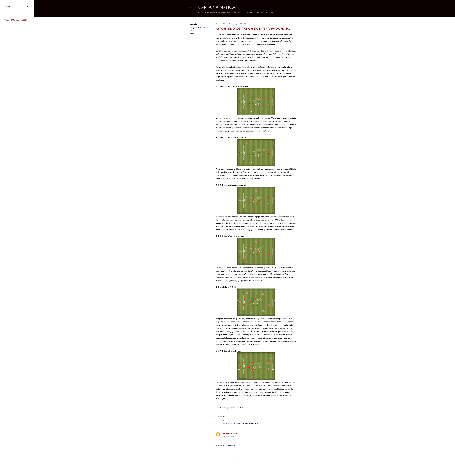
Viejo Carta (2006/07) (253, 13)
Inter (192, 34)
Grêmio (193, 31)
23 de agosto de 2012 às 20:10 (232, 427)
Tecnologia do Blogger (246, 459)
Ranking (217, 13)
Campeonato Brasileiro (199, 28)
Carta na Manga (216, 6)
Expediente (269, 13)
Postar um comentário (225, 445)
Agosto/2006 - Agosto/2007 (16, 20)
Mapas (225, 13)
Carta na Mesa (236, 13)
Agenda (208, 13)
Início (201, 13)
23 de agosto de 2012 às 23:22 (232, 440)
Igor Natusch (227, 420)
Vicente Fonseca (228, 433)
